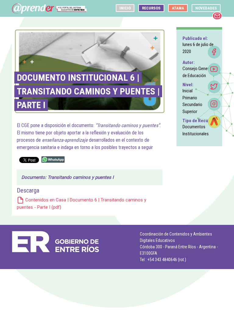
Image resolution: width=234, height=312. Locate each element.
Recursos (151, 8)
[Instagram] (214, 104)
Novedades (206, 8)
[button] (214, 51)
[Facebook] (214, 52)
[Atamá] (214, 121)
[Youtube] (214, 69)
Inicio (125, 8)
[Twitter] (214, 86)
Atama (178, 8)
